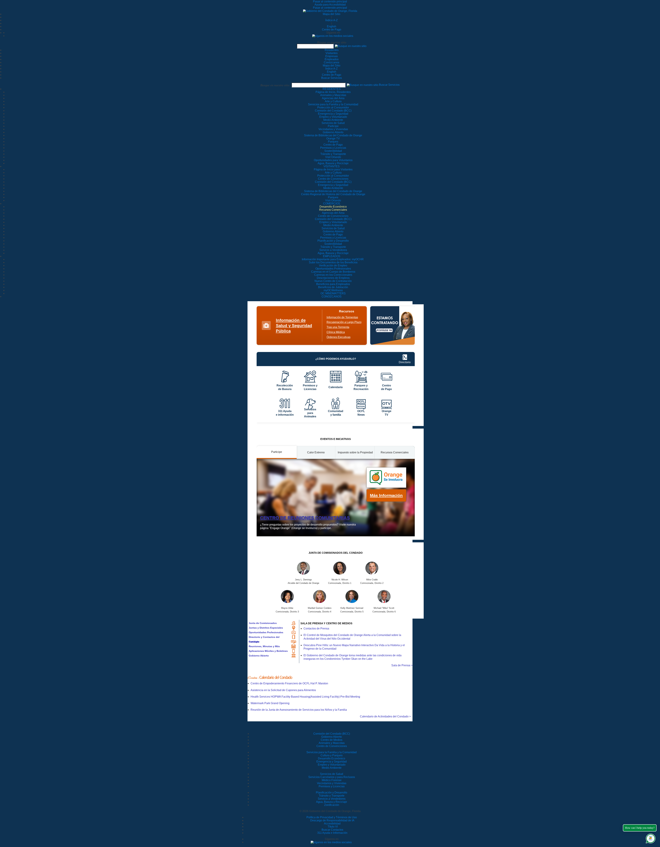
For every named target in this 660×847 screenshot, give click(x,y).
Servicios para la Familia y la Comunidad (333, 104)
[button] (350, 46)
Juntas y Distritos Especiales (266, 627)
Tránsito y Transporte (331, 795)
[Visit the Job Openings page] (392, 325)
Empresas (331, 56)
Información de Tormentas (342, 317)
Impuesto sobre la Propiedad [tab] (355, 452)
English (331, 26)
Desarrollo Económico (331, 758)
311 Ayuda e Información (332, 832)
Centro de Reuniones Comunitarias (305, 517)
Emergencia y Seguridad (331, 761)
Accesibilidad (332, 823)
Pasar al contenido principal (330, 1)
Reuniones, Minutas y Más (264, 646)
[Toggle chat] (650, 838)
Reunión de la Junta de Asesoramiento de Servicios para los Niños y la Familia (299, 709)
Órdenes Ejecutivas (338, 337)
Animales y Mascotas (332, 742)
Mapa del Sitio (331, 14)
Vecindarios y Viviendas (331, 783)
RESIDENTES (332, 88)
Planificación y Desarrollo (331, 792)
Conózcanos (331, 62)
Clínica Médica (336, 332)
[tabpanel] (336, 497)
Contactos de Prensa (316, 628)
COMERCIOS (331, 203)
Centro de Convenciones (331, 746)
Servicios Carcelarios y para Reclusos (331, 777)
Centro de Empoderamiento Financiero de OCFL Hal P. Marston (289, 683)
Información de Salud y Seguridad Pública (294, 325)
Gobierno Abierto (259, 655)
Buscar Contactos (332, 829)
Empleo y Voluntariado (331, 764)
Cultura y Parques (332, 755)
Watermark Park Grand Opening (270, 703)
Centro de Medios (331, 739)
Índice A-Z (331, 20)
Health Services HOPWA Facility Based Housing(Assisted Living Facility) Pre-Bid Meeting (305, 696)
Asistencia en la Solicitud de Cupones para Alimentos (283, 690)
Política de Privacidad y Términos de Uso (331, 817)
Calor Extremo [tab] (316, 452)
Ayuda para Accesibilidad (330, 4)
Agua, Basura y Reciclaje (331, 801)
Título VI (332, 826)
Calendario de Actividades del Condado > (385, 716)
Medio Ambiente (332, 767)
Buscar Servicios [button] (389, 84)
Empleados (332, 59)
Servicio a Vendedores (331, 798)
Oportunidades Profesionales (266, 632)
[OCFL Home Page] (330, 10)
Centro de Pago (331, 29)
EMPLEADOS (331, 256)
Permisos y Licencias (332, 786)
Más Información (386, 495)
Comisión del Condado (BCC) (331, 733)
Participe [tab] (276, 451)
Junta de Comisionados (263, 623)
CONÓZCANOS (332, 296)
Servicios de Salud (331, 773)
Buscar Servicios (331, 77)
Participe (254, 641)
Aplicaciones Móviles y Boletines (268, 651)
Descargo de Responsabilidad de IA (332, 820)
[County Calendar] (330, 677)
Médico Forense (332, 780)
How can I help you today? (639, 827)
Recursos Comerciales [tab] (395, 452)
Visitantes (332, 53)
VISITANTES (331, 166)
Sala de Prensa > (401, 665)
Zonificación (331, 804)
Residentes (332, 50)
